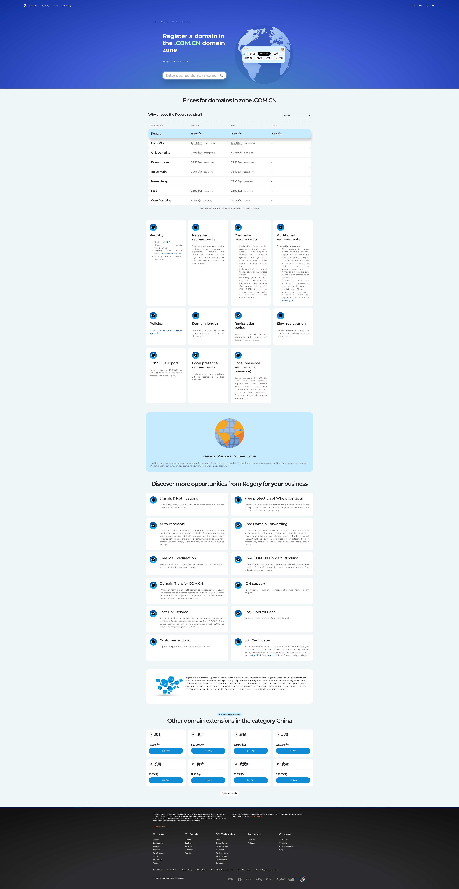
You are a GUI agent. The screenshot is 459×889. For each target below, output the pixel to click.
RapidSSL (256, 655)
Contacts (283, 843)
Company (285, 834)
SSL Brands (191, 834)
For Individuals (222, 853)
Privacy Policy (202, 870)
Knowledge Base (286, 846)
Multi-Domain (222, 846)
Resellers (251, 839)
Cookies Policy (172, 870)
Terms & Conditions (244, 870)
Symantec (189, 849)
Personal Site (221, 856)
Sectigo (188, 839)
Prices (155, 863)
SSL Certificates (225, 834)
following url (287, 300)
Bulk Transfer (158, 853)
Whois (155, 856)
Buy (167, 751)
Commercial (221, 860)
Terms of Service (256, 816)
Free (218, 839)
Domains (158, 834)
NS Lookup (157, 860)
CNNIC (166, 242)
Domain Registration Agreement (267, 870)
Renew (156, 846)
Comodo (271, 655)
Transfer (156, 849)
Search (156, 839)
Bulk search (158, 843)
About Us (283, 839)
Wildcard (220, 849)
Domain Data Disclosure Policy (222, 870)
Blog (281, 849)
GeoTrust (188, 843)
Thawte (188, 853)
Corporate (220, 863)
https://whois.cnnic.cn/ (171, 253)
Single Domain (222, 843)
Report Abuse (158, 870)
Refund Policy (187, 870)
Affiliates (251, 843)
